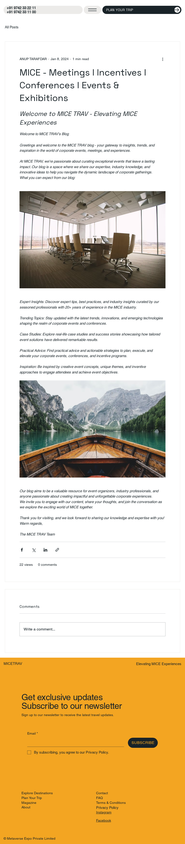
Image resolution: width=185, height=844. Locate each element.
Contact (102, 793)
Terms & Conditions (111, 803)
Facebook (103, 820)
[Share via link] (57, 550)
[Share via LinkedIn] (45, 550)
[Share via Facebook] (22, 550)
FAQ (99, 798)
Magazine (28, 803)
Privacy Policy (107, 808)
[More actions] (162, 59)
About (25, 807)
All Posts (12, 27)
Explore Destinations (37, 793)
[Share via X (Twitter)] (33, 550)
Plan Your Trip (31, 798)
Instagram (104, 812)
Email (32, 733)
